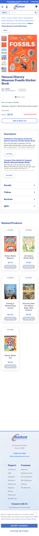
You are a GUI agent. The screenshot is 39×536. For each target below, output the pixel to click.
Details (7, 185)
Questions (11, 477)
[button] (5, 44)
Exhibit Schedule (26, 473)
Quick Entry (12, 484)
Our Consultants (26, 477)
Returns (10, 491)
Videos (7, 192)
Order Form (12, 495)
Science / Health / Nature (15, 18)
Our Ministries (25, 487)
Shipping (11, 487)
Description (10, 134)
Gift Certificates (26, 480)
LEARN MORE (34, 2)
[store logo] (19, 6)
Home (4, 18)
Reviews (8, 199)
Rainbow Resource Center (20, 437)
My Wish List (12, 498)
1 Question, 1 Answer (9, 106)
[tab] (6, 30)
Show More (9, 154)
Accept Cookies (19, 525)
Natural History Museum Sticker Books (14, 23)
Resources (11, 480)
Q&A (6, 206)
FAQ (9, 473)
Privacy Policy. (31, 519)
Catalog (23, 484)
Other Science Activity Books (24, 21)
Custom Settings (19, 531)
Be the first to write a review (28, 106)
